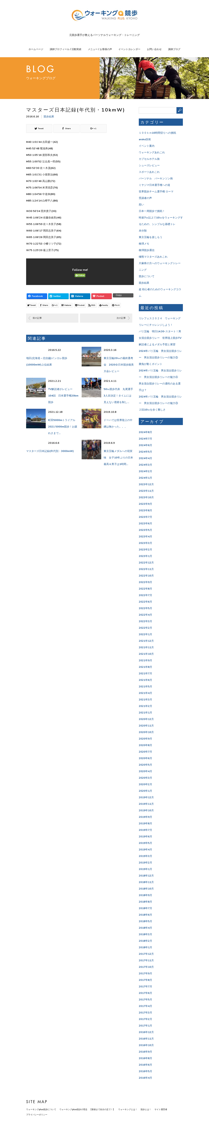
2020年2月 (145, 784)
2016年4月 (145, 1078)
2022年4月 (145, 615)
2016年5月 (145, 1071)
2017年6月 (145, 993)
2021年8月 (145, 667)
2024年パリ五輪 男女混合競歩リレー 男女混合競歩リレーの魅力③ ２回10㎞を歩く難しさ (160, 403)
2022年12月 (146, 562)
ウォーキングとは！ (127, 1109)
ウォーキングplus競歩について (41, 1109)
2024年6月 (145, 445)
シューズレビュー (149, 165)
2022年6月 (145, 602)
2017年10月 (146, 967)
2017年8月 (145, 980)
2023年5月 (145, 530)
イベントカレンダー (129, 49)
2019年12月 (146, 797)
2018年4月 (145, 928)
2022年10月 (146, 575)
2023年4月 (145, 536)
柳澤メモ (144, 244)
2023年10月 (146, 497)
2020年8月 (145, 745)
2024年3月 (145, 465)
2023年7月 (145, 517)
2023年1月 (145, 556)
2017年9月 (145, 973)
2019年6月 (145, 836)
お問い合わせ (154, 49)
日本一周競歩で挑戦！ (152, 211)
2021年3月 (145, 699)
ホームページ (36, 49)
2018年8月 (145, 902)
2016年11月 (146, 1039)
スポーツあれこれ (149, 172)
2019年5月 (145, 843)
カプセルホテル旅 (149, 159)
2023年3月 (145, 543)
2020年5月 (145, 765)
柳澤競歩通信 (146, 250)
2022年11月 (146, 569)
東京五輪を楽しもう (150, 237)
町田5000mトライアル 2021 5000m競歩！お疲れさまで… (62, 426)
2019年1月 (145, 869)
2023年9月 (145, 504)
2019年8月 (145, 823)
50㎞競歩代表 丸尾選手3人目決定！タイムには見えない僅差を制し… (118, 395)
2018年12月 (146, 875)
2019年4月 (145, 849)
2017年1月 (145, 1025)
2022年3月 (145, 621)
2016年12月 (146, 1032)
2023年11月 (146, 491)
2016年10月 (146, 1045)
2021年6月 (145, 680)
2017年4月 (145, 1006)
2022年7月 (145, 595)
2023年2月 (145, 549)
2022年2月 (145, 628)
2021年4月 (145, 693)
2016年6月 (145, 1065)
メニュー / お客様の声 (100, 49)
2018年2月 (145, 941)
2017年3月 (145, 1012)
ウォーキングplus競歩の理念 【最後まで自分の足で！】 (87, 1109)
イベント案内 (146, 146)
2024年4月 (145, 458)
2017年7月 (145, 986)
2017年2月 (145, 1019)
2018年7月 (145, 908)
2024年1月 (145, 478)
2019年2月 (145, 862)
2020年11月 (146, 725)
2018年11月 (146, 882)
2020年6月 (145, 758)
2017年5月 (145, 999)
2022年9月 (145, 582)
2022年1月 (145, 634)
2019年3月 (145, 856)
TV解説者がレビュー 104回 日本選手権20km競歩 (63, 395)
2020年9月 (145, 739)
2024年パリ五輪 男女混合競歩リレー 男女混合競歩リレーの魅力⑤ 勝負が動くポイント (160, 357)
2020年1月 (145, 791)
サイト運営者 (160, 1109)
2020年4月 (145, 771)
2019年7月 (145, 830)
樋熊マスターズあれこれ (153, 257)
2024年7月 (145, 439)
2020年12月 (146, 719)
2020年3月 (145, 778)
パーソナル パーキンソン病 (156, 178)
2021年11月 (146, 647)
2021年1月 (145, 712)
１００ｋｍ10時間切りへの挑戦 (157, 133)
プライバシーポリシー (36, 1114)
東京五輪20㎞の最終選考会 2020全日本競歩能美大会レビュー (119, 364)
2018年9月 (145, 895)
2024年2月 (145, 471)
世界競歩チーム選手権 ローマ (156, 191)
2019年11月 (146, 804)
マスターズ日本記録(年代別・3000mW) (50, 451)
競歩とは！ (146, 1109)
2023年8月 (145, 510)
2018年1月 (145, 947)
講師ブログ (174, 49)
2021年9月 (145, 660)
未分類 (143, 230)
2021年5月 (145, 686)
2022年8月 (145, 589)
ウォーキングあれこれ (152, 152)
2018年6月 (145, 915)
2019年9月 (145, 817)
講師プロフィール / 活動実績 (65, 49)
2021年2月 (145, 706)
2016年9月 (145, 1052)
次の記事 (121, 318)
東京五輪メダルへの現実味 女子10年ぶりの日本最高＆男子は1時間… (118, 457)
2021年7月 (145, 673)
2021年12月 (146, 641)
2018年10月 (146, 889)
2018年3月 (145, 934)
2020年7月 (145, 752)
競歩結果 (49, 116)
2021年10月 (146, 654)
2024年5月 (145, 452)
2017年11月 (146, 960)
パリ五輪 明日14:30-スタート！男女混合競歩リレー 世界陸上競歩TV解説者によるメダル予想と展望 (160, 338)
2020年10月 (146, 732)
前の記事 (37, 318)
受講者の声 (145, 198)
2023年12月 (146, 484)
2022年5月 (145, 608)
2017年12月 (146, 954)
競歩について (146, 276)
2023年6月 (145, 523)
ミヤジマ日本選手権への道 (154, 185)
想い (141, 204)
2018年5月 (145, 921)
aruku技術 (145, 139)
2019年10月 (146, 810)
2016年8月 (145, 1058)
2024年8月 (145, 432)
